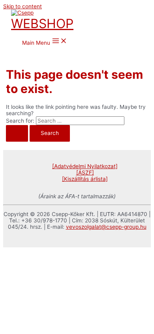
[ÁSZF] (85, 172)
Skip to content (22, 6)
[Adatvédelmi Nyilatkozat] (85, 166)
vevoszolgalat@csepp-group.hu (106, 227)
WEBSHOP (42, 23)
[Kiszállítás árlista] (85, 179)
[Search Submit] (17, 133)
